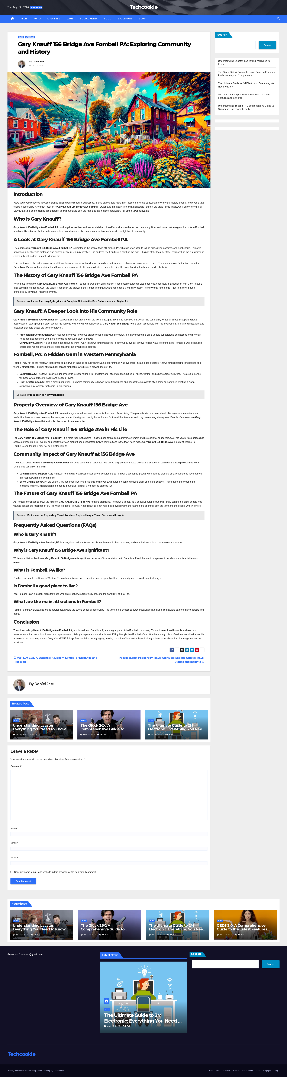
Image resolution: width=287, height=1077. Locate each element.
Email (14, 843)
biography (125, 18)
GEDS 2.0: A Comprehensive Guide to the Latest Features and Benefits (242, 929)
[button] (278, 18)
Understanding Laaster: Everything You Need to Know (39, 727)
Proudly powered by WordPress (21, 1071)
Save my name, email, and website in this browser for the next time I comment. (55, 872)
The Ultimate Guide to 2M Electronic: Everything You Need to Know (176, 729)
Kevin (103, 735)
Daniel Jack (38, 61)
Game (70, 18)
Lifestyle (53, 18)
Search (222, 34)
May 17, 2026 (119, 1026)
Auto (37, 18)
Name (14, 828)
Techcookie (143, 7)
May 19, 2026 (22, 935)
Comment (16, 766)
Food (107, 18)
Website (14, 857)
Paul (34, 735)
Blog (142, 18)
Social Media (88, 18)
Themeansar (59, 1071)
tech (23, 18)
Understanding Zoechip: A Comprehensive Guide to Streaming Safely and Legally (141, 1021)
